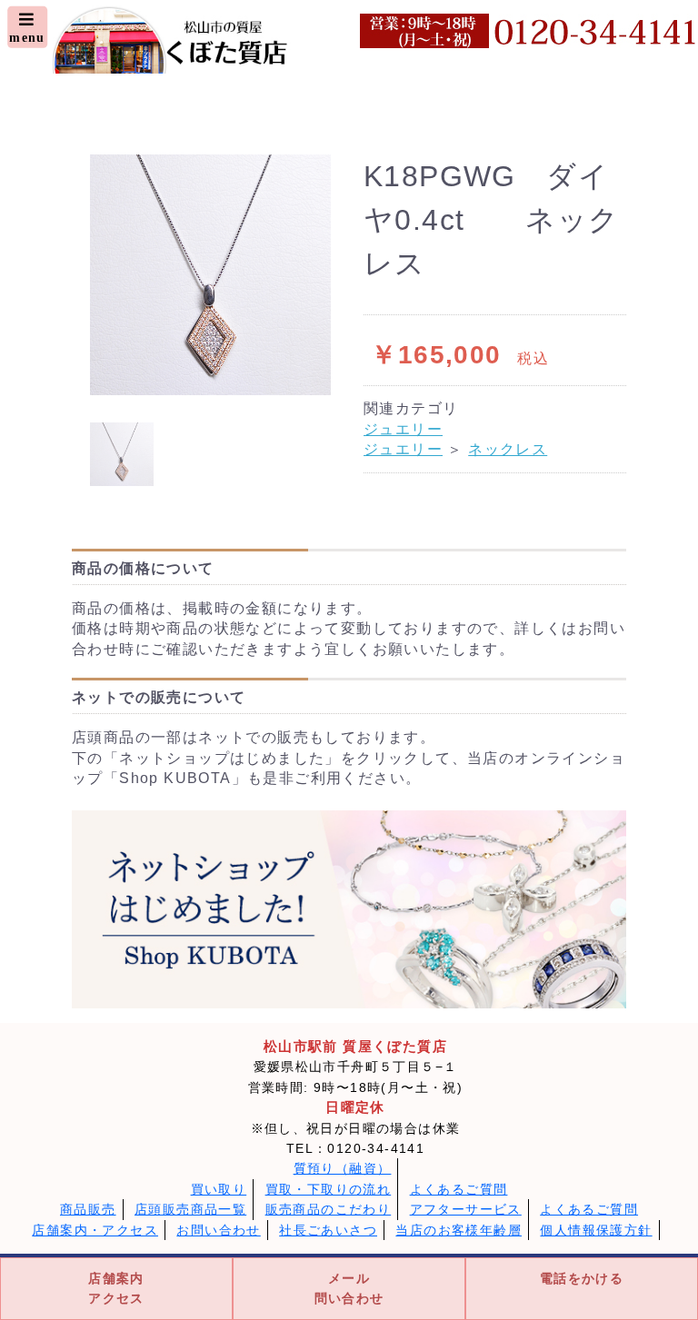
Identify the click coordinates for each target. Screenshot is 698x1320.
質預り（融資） (343, 1168)
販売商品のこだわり (328, 1209)
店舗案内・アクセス (95, 1230)
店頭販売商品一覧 (190, 1209)
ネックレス (507, 449)
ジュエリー (403, 429)
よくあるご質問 (459, 1189)
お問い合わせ (218, 1230)
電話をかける (581, 1278)
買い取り (219, 1189)
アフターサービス (466, 1209)
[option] (210, 274)
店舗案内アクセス (116, 1288)
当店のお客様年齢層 (458, 1230)
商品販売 (88, 1209)
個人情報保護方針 (596, 1230)
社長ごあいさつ (328, 1230)
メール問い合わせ (349, 1288)
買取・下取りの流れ (328, 1189)
